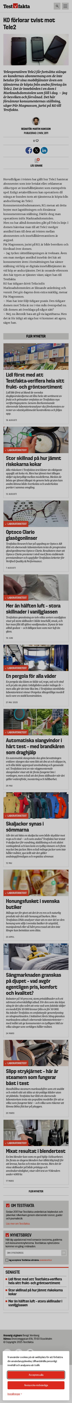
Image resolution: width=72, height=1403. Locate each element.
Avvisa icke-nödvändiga (36, 1385)
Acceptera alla (36, 1374)
